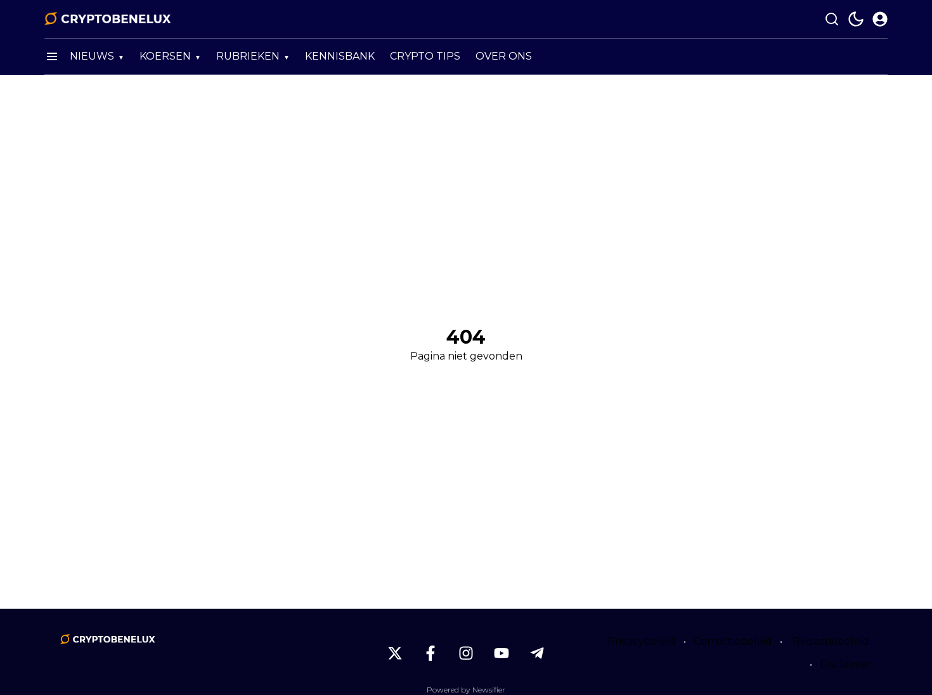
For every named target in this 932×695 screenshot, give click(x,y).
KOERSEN (165, 56)
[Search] (831, 19)
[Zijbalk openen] (52, 56)
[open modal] (880, 19)
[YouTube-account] (501, 653)
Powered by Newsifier (466, 689)
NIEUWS (92, 56)
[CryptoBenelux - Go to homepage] (107, 639)
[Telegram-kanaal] (537, 653)
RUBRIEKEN (248, 56)
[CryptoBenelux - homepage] (107, 19)
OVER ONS (504, 56)
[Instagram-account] (466, 653)
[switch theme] (856, 19)
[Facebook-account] (430, 653)
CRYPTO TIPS (425, 56)
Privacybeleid (641, 641)
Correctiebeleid (733, 641)
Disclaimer (846, 664)
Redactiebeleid (831, 641)
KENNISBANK (340, 56)
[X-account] (395, 653)
